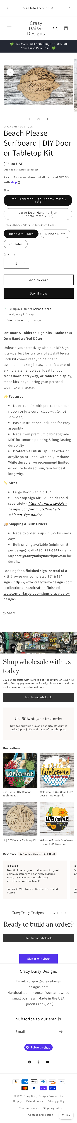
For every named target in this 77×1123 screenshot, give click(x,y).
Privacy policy (55, 1101)
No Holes (15, 244)
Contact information (40, 1114)
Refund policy (34, 1101)
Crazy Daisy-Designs (36, 1096)
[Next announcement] (70, 8)
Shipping (8, 169)
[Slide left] (29, 119)
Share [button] (11, 613)
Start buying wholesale (38, 697)
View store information (24, 320)
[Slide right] (48, 119)
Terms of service (29, 1108)
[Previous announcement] (7, 8)
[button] (9, 28)
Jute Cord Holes (21, 234)
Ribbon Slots (55, 234)
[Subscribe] (61, 1031)
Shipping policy (52, 1108)
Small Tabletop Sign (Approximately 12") (38, 200)
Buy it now (38, 293)
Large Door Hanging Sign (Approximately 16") (37, 214)
